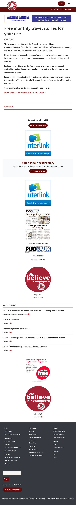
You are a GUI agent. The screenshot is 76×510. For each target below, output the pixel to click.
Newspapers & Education (36, 452)
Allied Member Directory (38, 163)
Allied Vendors (33, 434)
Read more (6, 323)
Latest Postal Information (12, 434)
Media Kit (7, 464)
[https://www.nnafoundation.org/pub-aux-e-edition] (38, 225)
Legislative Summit (59, 437)
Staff (54, 454)
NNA (54, 444)
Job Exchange (33, 449)
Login (61, 4)
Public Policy (8, 431)
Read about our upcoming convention (15, 314)
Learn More (37, 297)
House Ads (32, 446)
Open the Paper (38, 256)
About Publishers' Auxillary (12, 457)
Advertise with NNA (38, 120)
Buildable (71, 498)
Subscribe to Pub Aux (11, 461)
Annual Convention (59, 431)
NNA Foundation (58, 447)
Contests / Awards (58, 434)
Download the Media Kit (38, 125)
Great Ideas (32, 443)
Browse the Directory (38, 171)
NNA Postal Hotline (10, 451)
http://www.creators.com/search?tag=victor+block (25, 92)
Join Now (7, 444)
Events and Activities (11, 441)
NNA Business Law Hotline (12, 447)
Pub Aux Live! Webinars (36, 455)
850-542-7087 (18, 485)
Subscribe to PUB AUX (38, 260)
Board (55, 457)
